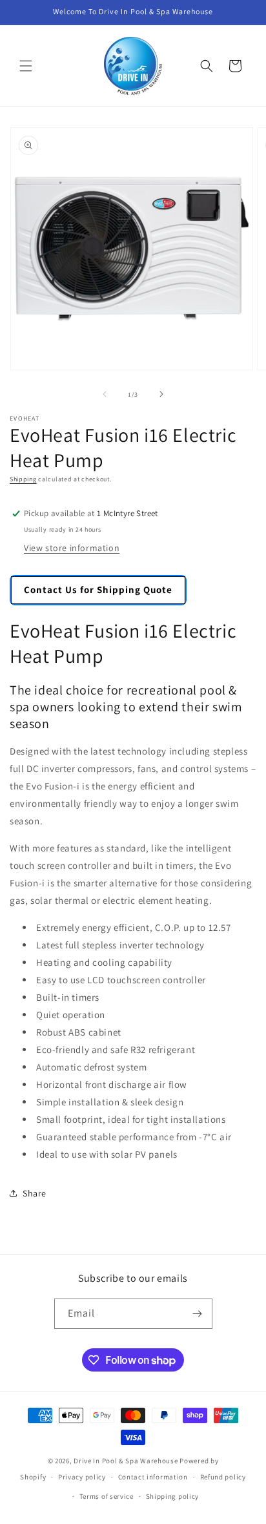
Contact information (153, 1476)
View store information (71, 548)
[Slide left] (104, 394)
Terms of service (106, 1496)
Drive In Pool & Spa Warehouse (126, 1460)
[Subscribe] (197, 1314)
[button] (26, 66)
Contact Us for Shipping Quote (98, 589)
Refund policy (223, 1476)
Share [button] (34, 1193)
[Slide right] (161, 394)
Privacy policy (82, 1476)
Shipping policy (173, 1496)
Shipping (23, 479)
